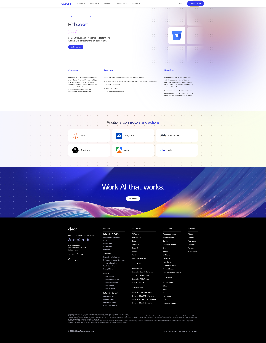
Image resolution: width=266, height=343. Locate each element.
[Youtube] (81, 254)
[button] (75, 260)
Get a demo (76, 47)
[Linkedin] (73, 254)
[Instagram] (77, 254)
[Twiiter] (69, 254)
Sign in (181, 3)
